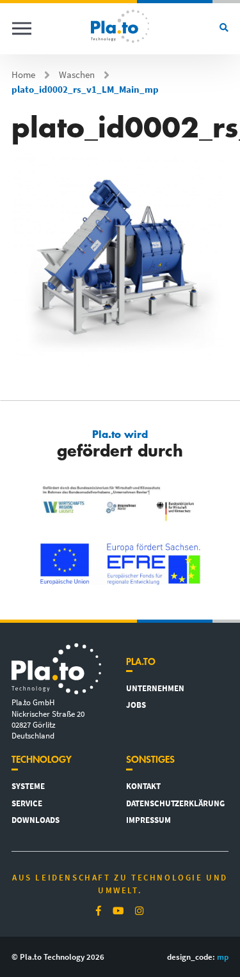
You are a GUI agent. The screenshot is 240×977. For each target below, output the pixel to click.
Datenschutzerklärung (175, 803)
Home (23, 75)
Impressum (148, 820)
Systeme (28, 786)
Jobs (136, 705)
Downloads (36, 820)
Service (27, 803)
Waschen (77, 75)
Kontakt (143, 786)
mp (222, 956)
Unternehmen (155, 688)
